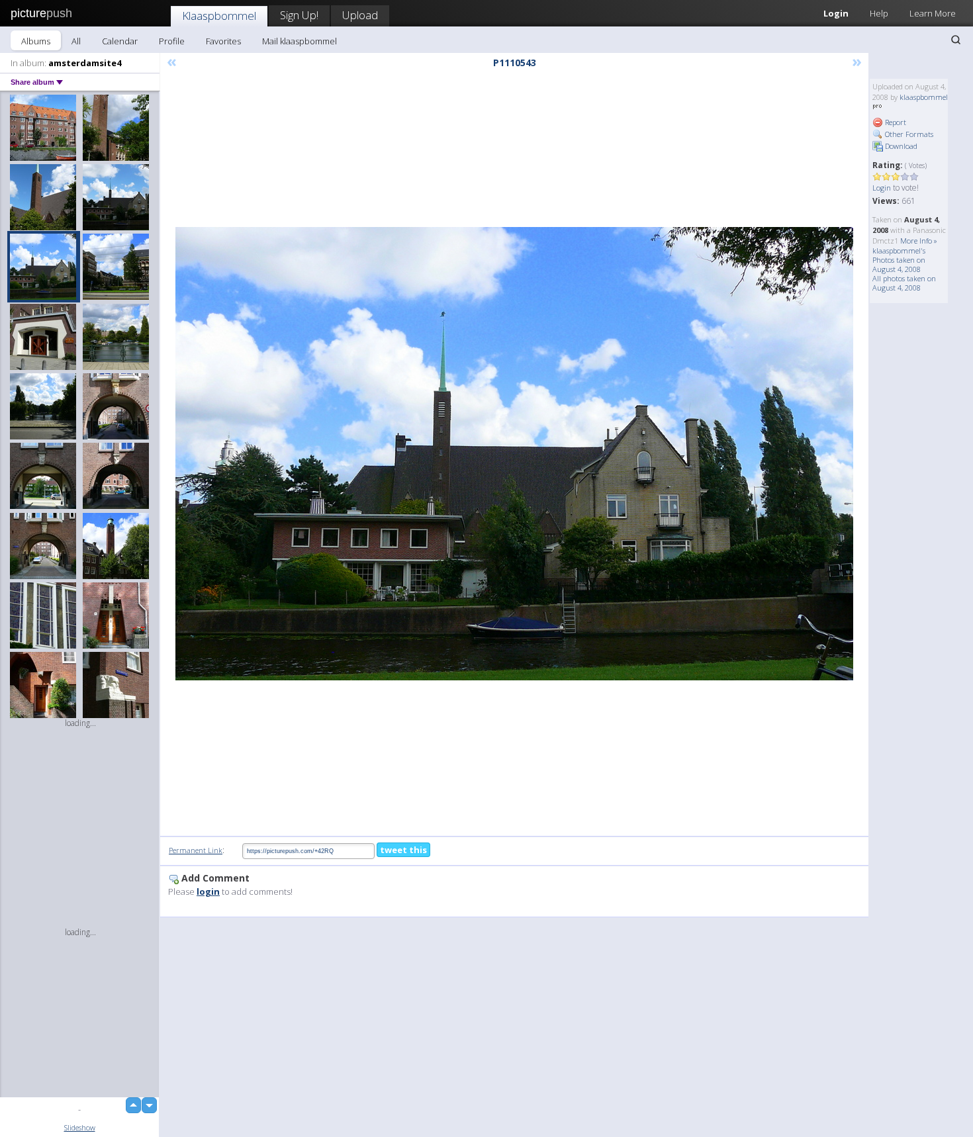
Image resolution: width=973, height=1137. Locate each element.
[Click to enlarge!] (514, 453)
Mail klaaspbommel (299, 41)
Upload (360, 15)
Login (836, 13)
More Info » (918, 241)
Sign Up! (299, 15)
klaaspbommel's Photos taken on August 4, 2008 (898, 260)
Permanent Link (195, 850)
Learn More (932, 13)
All (76, 41)
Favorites (223, 41)
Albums (35, 41)
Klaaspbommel (219, 15)
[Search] (955, 39)
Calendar (120, 41)
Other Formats (908, 134)
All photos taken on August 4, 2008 (904, 283)
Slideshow (79, 1127)
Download (900, 146)
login (208, 891)
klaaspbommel (924, 97)
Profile (172, 41)
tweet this (403, 850)
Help (879, 13)
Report (894, 122)
